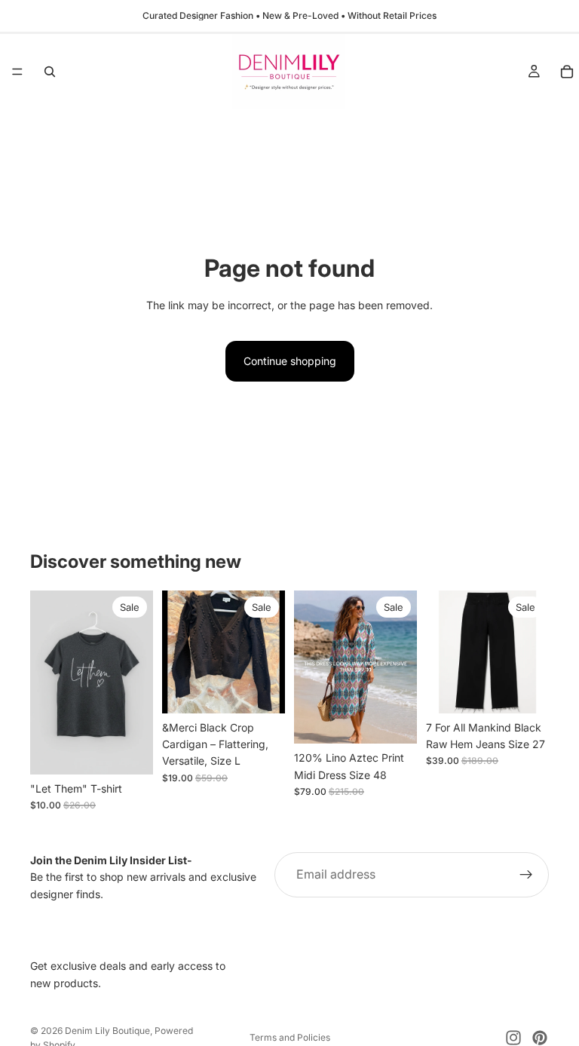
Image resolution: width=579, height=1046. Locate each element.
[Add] (261, 690)
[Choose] (129, 751)
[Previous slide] (178, 651)
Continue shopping (290, 360)
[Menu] (17, 71)
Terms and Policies (290, 1037)
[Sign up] (526, 875)
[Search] (49, 71)
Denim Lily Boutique (107, 1030)
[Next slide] (268, 651)
